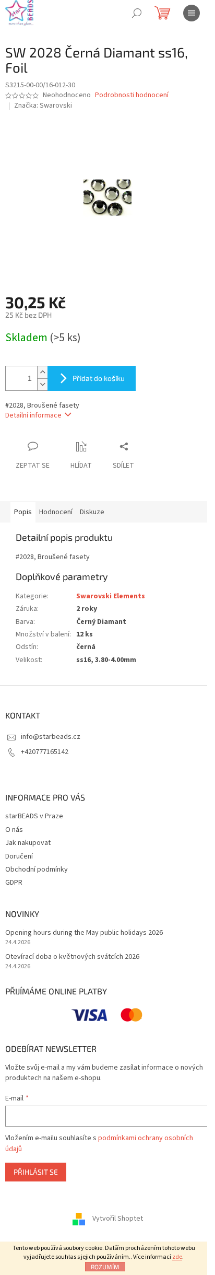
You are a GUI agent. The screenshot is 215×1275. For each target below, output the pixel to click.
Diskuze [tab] (92, 512)
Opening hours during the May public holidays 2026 (84, 933)
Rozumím (105, 1266)
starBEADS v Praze (34, 816)
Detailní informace (33, 415)
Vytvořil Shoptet (117, 1218)
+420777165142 (44, 752)
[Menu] (191, 13)
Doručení (19, 856)
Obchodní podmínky (36, 869)
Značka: (43, 105)
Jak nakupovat (28, 843)
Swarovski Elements (110, 596)
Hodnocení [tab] (56, 512)
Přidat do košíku (99, 378)
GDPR (13, 882)
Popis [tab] (23, 512)
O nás (14, 830)
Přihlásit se (36, 1171)
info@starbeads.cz (50, 737)
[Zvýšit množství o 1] (42, 372)
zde (177, 1257)
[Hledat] (136, 13)
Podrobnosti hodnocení (132, 95)
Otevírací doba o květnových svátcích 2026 (72, 957)
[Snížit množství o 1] (42, 384)
